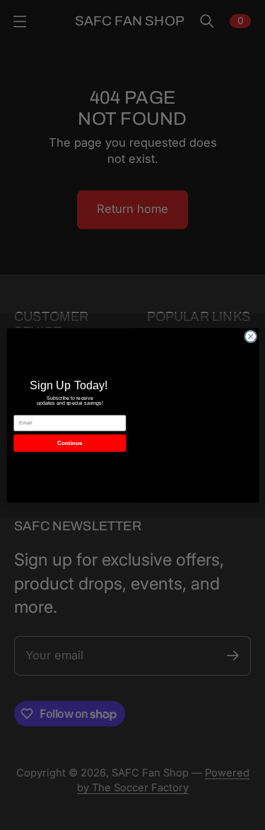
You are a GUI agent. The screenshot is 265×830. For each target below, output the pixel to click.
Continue (69, 442)
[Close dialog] (250, 336)
